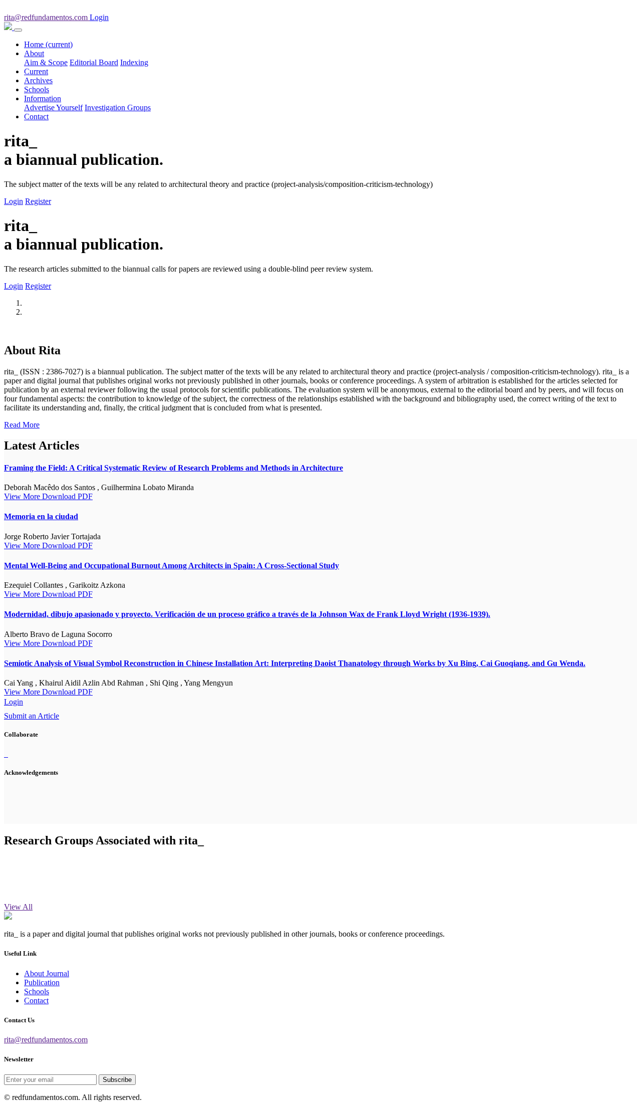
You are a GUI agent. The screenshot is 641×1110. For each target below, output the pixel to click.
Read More (22, 424)
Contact (36, 116)
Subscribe (117, 1079)
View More (23, 496)
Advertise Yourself (53, 107)
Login (13, 201)
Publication (42, 982)
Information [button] (42, 98)
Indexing (134, 62)
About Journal (46, 973)
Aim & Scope (46, 62)
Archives (38, 80)
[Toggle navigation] (18, 30)
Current (36, 71)
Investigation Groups (118, 107)
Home (48, 44)
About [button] (34, 53)
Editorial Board (94, 62)
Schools (36, 89)
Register (38, 201)
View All (18, 907)
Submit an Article (31, 716)
